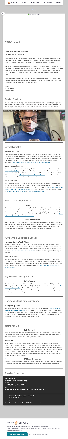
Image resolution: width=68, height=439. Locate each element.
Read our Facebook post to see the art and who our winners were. (31, 162)
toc (3, 13)
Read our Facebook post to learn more (22, 251)
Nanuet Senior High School (36, 191)
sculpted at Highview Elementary (16, 191)
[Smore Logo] (12, 2)
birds (48, 187)
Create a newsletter (17, 434)
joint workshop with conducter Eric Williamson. (31, 175)
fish (53, 187)
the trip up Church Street (12, 171)
